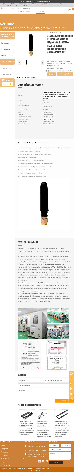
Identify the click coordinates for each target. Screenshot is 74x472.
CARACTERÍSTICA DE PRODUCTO (31, 85)
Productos (10, 27)
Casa (4, 27)
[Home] (7, 8)
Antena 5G (23, 27)
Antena (17, 27)
